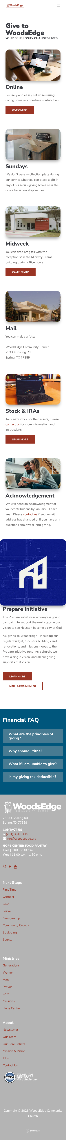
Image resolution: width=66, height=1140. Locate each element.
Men (6, 980)
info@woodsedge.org (21, 839)
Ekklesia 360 (33, 1131)
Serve (7, 911)
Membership (11, 918)
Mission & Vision (14, 1051)
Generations (11, 965)
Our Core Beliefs (14, 1044)
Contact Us (10, 1065)
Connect (8, 897)
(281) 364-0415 (16, 834)
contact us (13, 424)
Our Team (9, 1037)
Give (6, 904)
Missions (9, 1001)
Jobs (6, 1058)
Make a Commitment (22, 685)
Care (6, 994)
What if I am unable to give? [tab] (33, 763)
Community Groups (16, 925)
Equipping (10, 932)
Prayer (7, 987)
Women (8, 972)
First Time (9, 889)
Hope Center (11, 1008)
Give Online (19, 110)
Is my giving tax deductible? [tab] (32, 776)
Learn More (20, 439)
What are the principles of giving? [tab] (31, 736)
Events (7, 940)
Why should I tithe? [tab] (25, 751)
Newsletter (10, 1030)
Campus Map (20, 272)
